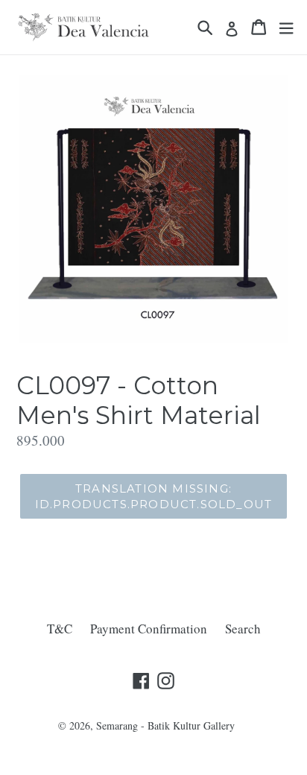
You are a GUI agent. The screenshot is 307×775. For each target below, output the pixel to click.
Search (243, 628)
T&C (59, 628)
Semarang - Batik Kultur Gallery (165, 725)
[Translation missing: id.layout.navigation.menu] (286, 27)
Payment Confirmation (148, 628)
